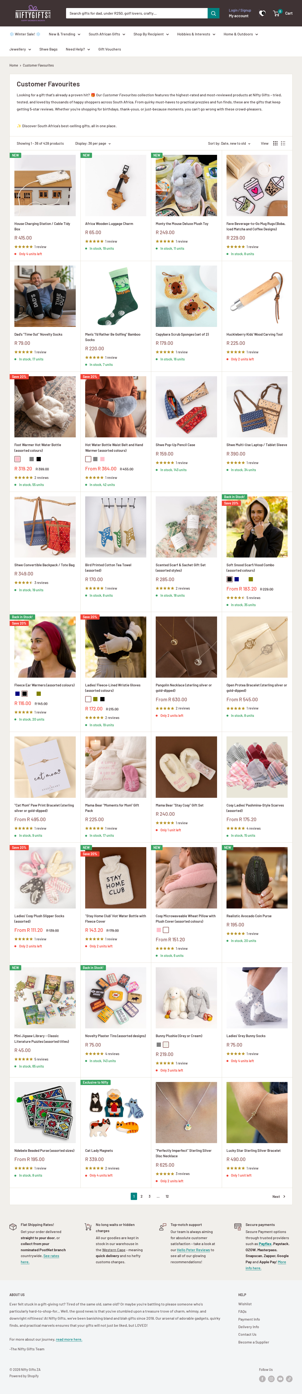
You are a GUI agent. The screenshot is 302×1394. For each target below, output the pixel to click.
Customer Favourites (38, 65)
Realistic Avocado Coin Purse (249, 916)
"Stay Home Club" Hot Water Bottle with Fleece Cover (115, 918)
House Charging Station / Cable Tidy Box (42, 226)
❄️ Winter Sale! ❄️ (25, 34)
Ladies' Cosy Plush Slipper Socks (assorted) (39, 918)
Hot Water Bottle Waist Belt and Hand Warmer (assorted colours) (114, 447)
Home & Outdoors (238, 34)
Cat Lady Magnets (99, 1150)
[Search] (213, 13)
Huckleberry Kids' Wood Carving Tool (254, 334)
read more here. (69, 1339)
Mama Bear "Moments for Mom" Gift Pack (112, 808)
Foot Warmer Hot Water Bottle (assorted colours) (37, 447)
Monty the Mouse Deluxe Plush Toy (182, 223)
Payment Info (249, 1319)
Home (13, 65)
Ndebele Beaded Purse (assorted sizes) (44, 1150)
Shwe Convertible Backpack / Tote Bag (44, 565)
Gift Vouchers (109, 49)
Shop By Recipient (149, 34)
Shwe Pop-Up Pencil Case (175, 445)
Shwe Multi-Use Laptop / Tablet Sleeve (256, 445)
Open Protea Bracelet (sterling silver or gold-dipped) (256, 688)
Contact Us (247, 1334)
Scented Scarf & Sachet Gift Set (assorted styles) (181, 567)
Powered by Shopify (24, 1376)
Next (276, 1196)
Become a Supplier (253, 1342)
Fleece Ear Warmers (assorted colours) (44, 685)
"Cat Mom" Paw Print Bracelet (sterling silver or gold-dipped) (44, 808)
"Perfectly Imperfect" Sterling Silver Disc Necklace (184, 1153)
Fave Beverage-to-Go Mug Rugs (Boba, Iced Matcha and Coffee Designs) (255, 226)
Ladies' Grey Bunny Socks (245, 1036)
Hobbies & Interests (193, 34)
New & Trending (62, 34)
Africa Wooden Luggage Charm (109, 223)
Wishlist (245, 1303)
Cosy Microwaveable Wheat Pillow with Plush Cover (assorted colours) (186, 918)
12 (167, 1196)
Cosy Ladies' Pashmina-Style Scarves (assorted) (255, 808)
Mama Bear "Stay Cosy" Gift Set (180, 805)
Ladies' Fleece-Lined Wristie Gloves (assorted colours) (112, 688)
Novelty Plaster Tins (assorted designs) (115, 1036)
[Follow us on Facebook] (262, 1379)
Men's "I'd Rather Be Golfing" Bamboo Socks (112, 337)
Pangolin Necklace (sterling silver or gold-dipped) (184, 688)
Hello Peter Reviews (193, 1249)
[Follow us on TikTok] (289, 1379)
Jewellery (17, 49)
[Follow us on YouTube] (280, 1379)
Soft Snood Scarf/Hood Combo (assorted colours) (250, 567)
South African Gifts (104, 34)
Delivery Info (248, 1326)
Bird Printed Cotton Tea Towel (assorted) (108, 567)
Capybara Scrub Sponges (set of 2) (182, 334)
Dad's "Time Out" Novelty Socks (38, 334)
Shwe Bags (48, 49)
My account (238, 15)
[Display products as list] (283, 143)
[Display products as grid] (275, 143)
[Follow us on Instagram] (271, 1379)
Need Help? (75, 49)
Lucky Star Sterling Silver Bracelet (253, 1150)
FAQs (242, 1311)
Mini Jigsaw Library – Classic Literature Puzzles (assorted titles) (41, 1038)
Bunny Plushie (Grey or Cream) (179, 1036)
